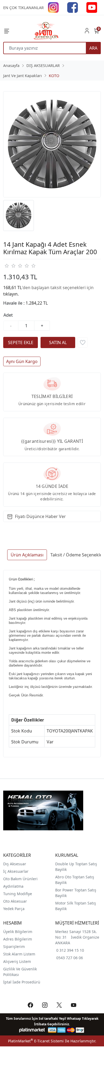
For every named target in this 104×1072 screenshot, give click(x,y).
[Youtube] (91, 7)
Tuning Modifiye (17, 893)
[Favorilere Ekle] (82, 342)
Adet (8, 315)
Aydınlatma (13, 886)
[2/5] (10, 265)
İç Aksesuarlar (16, 871)
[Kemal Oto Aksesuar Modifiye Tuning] (45, 31)
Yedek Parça (14, 908)
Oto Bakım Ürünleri (20, 878)
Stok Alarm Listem (19, 954)
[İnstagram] (53, 7)
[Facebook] (72, 7)
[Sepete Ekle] (20, 342)
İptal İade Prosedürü (21, 982)
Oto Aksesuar (15, 901)
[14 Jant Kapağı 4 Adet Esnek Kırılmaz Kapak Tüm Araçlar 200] (52, 144)
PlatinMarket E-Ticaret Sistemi (36, 1040)
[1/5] (6, 265)
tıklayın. (11, 294)
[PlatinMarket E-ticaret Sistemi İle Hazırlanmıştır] (32, 1030)
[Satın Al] (58, 342)
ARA (93, 48)
